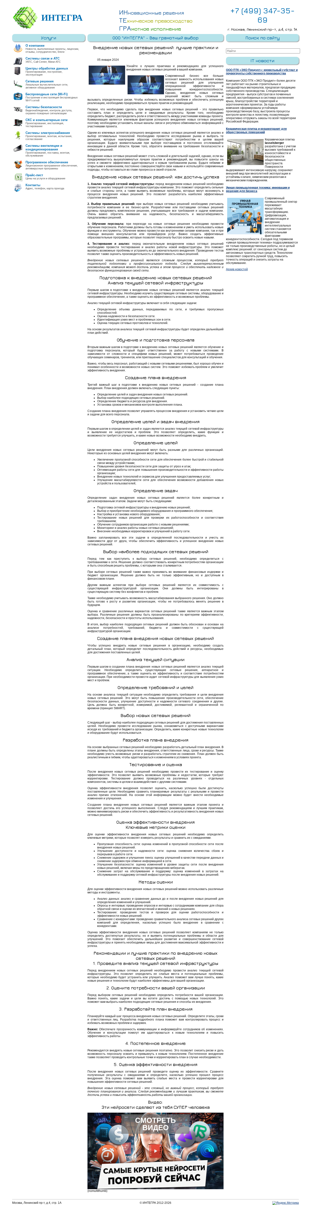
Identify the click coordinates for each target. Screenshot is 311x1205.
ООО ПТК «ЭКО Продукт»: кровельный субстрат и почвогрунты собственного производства (262, 71)
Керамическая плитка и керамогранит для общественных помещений (256, 130)
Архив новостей (237, 269)
